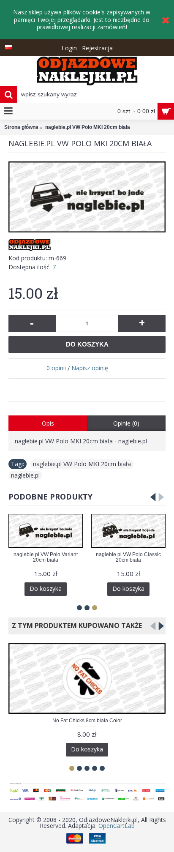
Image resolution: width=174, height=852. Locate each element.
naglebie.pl (25, 475)
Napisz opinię (89, 368)
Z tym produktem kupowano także (75, 625)
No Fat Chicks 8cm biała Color (87, 721)
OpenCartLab (116, 826)
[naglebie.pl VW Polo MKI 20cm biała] (87, 197)
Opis (48, 423)
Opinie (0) (126, 423)
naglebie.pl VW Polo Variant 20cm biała (46, 557)
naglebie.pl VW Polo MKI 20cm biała (82, 464)
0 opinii (56, 368)
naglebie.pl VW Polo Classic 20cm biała (128, 557)
